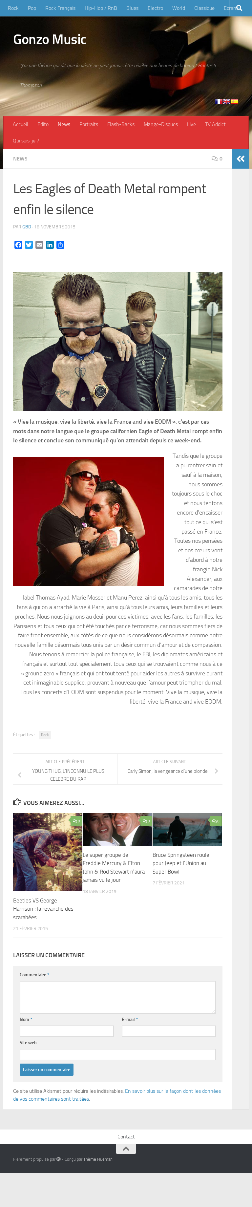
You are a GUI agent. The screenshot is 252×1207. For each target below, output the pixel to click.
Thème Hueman (98, 1159)
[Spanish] (234, 101)
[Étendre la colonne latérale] (240, 159)
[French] (218, 101)
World (178, 8)
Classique (204, 8)
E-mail (130, 1019)
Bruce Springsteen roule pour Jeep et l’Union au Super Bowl (181, 863)
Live (191, 124)
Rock (13, 8)
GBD (26, 227)
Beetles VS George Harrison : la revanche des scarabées (43, 909)
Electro (155, 8)
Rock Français (60, 8)
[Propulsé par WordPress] (58, 1159)
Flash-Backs (121, 124)
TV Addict (215, 124)
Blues (132, 8)
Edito (43, 124)
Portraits (88, 124)
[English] (226, 101)
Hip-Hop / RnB (101, 8)
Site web (28, 1043)
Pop (32, 8)
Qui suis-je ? (26, 141)
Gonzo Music (50, 39)
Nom (26, 1019)
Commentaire (34, 975)
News (64, 124)
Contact (126, 1136)
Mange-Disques (161, 124)
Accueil (20, 124)
